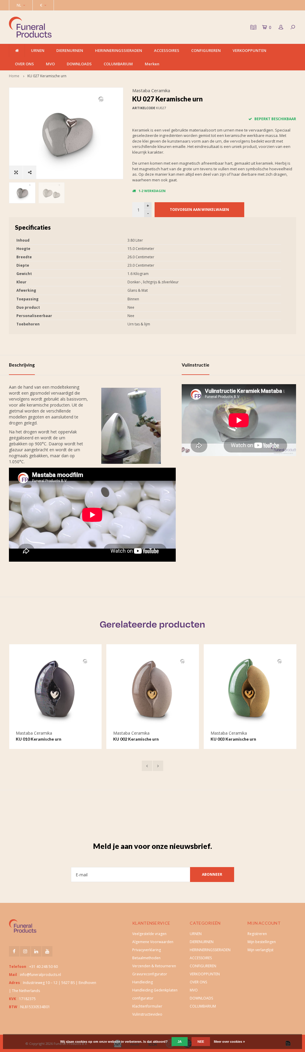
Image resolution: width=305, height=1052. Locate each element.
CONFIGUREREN (206, 50)
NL (19, 5)
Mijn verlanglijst (260, 949)
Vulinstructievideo (147, 1014)
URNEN (37, 50)
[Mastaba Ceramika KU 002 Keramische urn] (152, 690)
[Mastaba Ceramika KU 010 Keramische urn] (55, 690)
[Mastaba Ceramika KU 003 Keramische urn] (250, 690)
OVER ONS (24, 64)
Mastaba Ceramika (151, 90)
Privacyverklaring (146, 949)
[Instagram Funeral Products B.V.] (25, 951)
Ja (180, 1041)
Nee (200, 1041)
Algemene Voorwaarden (152, 941)
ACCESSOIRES (166, 50)
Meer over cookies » (229, 1041)
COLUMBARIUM (118, 64)
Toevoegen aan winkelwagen (199, 209)
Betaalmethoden (146, 957)
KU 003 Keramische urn (233, 739)
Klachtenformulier (147, 1006)
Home (14, 75)
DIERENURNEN (69, 50)
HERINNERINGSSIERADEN (118, 50)
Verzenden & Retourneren (154, 965)
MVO (50, 64)
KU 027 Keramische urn (46, 75)
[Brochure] (252, 27)
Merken (152, 64)
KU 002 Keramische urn (136, 739)
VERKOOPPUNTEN (249, 50)
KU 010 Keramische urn (38, 739)
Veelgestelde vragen (149, 933)
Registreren (257, 933)
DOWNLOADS (79, 64)
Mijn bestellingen (262, 941)
